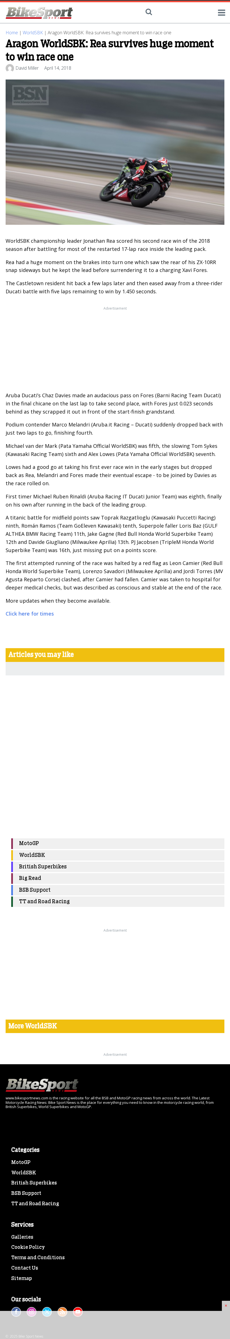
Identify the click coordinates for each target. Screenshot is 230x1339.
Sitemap (21, 1278)
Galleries (22, 1237)
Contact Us (24, 1268)
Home (12, 32)
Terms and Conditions (38, 1257)
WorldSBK (33, 32)
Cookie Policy (28, 1247)
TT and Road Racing (44, 901)
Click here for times (30, 613)
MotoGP (29, 843)
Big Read (30, 878)
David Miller (27, 68)
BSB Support (34, 890)
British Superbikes (43, 867)
